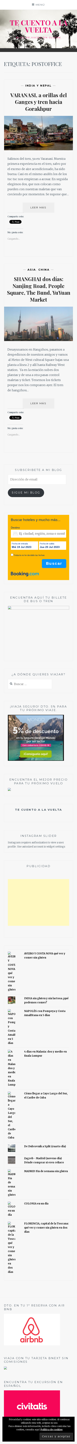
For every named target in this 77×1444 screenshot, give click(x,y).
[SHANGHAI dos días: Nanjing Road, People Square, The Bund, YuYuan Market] (38, 340)
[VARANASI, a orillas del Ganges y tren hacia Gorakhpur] (38, 149)
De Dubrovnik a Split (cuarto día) (45, 1146)
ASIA (31, 269)
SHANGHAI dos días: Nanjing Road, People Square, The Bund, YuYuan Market (38, 289)
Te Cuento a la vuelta (38, 809)
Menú (40, 4)
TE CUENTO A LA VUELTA (38, 26)
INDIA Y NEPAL (38, 85)
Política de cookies (52, 1429)
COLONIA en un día (36, 1203)
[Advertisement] (38, 902)
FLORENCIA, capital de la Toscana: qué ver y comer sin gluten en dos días (46, 1227)
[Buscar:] (30, 684)
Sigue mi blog (26, 492)
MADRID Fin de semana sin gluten (46, 1171)
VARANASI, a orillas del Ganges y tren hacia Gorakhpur (38, 102)
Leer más (42, 209)
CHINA (44, 269)
